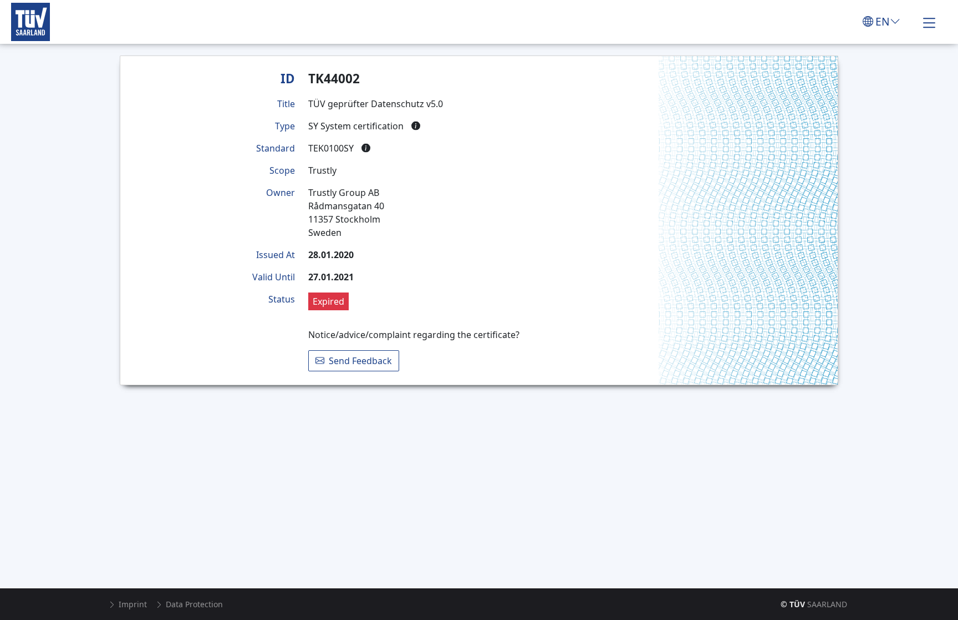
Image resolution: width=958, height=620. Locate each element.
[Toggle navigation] (929, 21)
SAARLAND (814, 604)
